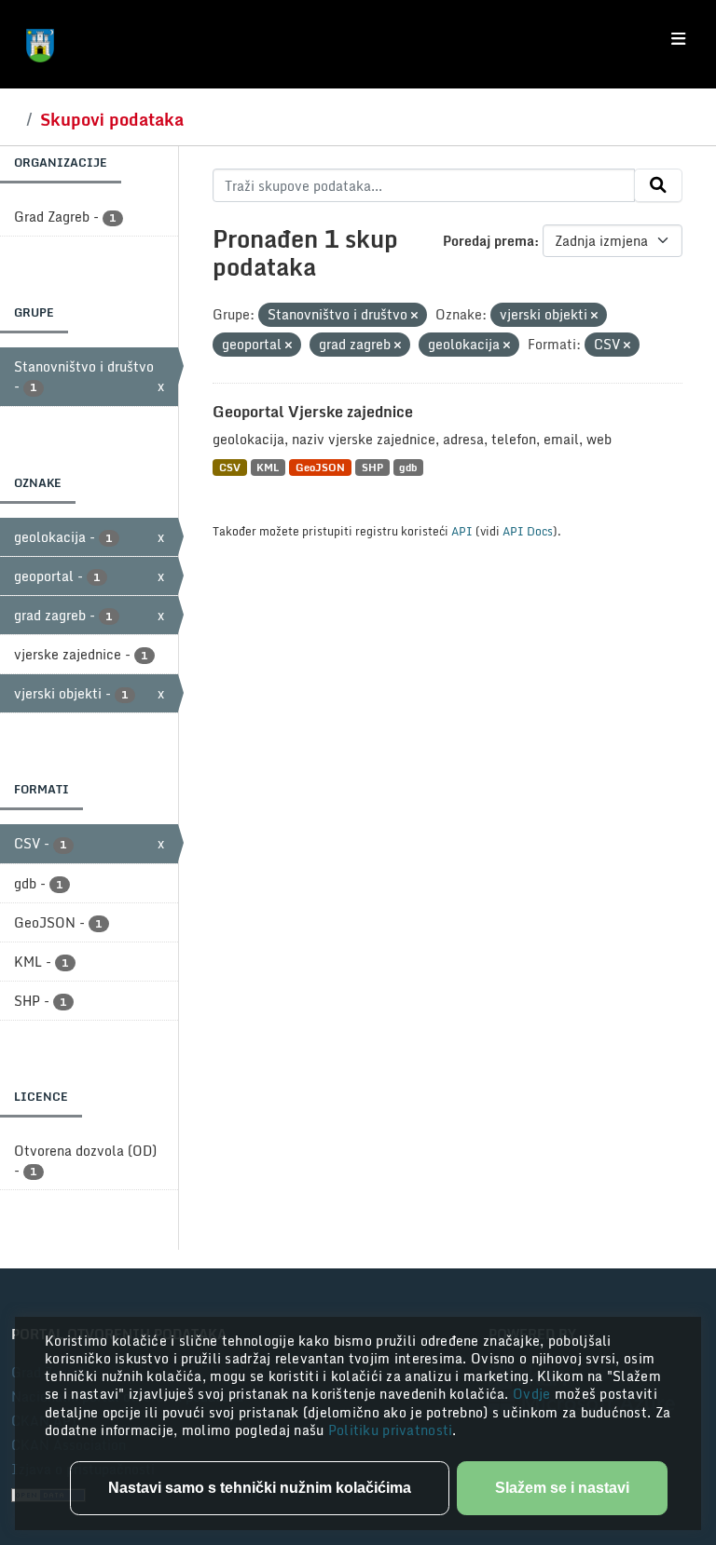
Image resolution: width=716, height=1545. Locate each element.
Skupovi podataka (112, 119)
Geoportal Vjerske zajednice (313, 412)
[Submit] (658, 185)
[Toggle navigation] (678, 39)
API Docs (528, 531)
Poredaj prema (488, 240)
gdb (408, 467)
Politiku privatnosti (390, 1430)
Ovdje (534, 1393)
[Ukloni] (414, 315)
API (462, 531)
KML (267, 467)
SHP (372, 467)
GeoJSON (320, 467)
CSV (230, 467)
